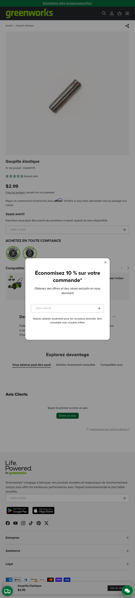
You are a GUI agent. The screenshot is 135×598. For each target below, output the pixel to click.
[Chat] (127, 591)
